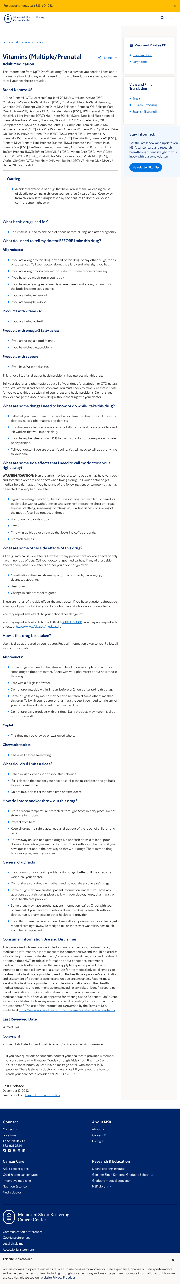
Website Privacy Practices (58, 1277)
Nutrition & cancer (15, 1186)
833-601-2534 (45, 5)
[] (145, 105)
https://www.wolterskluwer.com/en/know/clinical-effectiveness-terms (67, 1010)
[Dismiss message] (174, 6)
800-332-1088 (72, 622)
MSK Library (100, 1186)
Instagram (4, 1150)
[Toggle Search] (162, 19)
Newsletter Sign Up (146, 167)
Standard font (142, 55)
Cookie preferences (16, 1237)
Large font (140, 61)
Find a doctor (12, 1192)
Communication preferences (22, 1232)
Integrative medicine (17, 1180)
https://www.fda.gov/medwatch (38, 626)
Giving (97, 1141)
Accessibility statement (18, 1249)
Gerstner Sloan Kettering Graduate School (121, 1174)
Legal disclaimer (14, 1243)
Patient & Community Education (26, 42)
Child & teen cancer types (20, 1174)
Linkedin (23, 1150)
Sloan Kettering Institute (108, 1168)
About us (98, 1129)
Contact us (10, 1129)
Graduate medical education (111, 1180)
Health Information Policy (42, 1095)
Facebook (9, 1150)
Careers (97, 1135)
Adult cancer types (15, 1168)
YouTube (19, 1150)
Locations (9, 1135)
